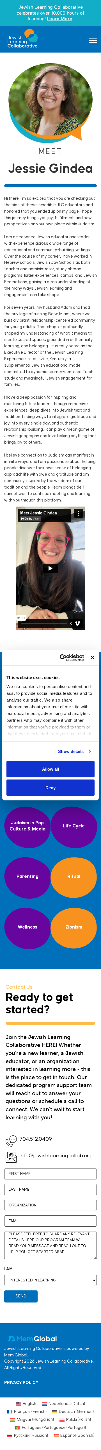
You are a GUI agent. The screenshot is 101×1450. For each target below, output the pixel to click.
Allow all (50, 769)
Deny (50, 787)
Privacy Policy (21, 1383)
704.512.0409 (36, 1139)
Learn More (59, 18)
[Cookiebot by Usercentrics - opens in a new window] (62, 657)
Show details (71, 751)
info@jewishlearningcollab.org (56, 1155)
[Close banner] (93, 658)
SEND (20, 1296)
